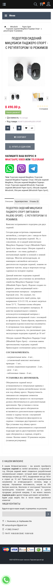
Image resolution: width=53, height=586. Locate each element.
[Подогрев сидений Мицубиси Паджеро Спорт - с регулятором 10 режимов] (15, 97)
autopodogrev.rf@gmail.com (16, 525)
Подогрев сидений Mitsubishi (23, 185)
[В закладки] (26, 128)
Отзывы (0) (34, 201)
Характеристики (21, 201)
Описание (9, 201)
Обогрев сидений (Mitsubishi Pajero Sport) (31, 190)
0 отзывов (43, 109)
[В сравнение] (32, 128)
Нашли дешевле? (13, 112)
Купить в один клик (21, 147)
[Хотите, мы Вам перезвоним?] (6, 580)
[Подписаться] (48, 514)
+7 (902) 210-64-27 (12, 529)
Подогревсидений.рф (36, 560)
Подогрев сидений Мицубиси (22, 177)
